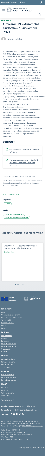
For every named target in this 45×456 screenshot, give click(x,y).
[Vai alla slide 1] (15, 284)
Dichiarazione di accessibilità (25, 410)
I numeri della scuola (8, 343)
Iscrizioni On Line (7, 322)
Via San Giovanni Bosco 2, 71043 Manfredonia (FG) (23, 421)
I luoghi (4, 338)
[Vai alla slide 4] (22, 284)
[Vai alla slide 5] (25, 284)
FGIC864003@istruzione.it (31, 423)
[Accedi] (42, 2)
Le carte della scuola (8, 346)
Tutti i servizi (5, 367)
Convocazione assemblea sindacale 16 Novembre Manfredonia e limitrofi (24, 161)
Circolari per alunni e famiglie (14, 214)
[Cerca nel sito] (40, 14)
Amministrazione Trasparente (12, 406)
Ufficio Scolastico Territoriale (11, 317)
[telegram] (23, 414)
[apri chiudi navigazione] (3, 10)
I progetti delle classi (8, 380)
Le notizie (4, 387)
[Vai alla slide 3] (20, 284)
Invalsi (3, 325)
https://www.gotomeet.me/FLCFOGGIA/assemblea (24, 96)
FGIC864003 (20, 432)
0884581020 (12, 423)
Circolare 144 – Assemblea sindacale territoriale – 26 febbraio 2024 (20, 247)
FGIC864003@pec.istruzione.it (33, 426)
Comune (4, 328)
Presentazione (6, 335)
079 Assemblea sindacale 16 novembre (24, 149)
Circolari (7, 203)
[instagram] (17, 414)
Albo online (5, 395)
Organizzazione (6, 349)
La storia (4, 351)
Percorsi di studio (7, 364)
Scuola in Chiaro (7, 320)
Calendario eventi (7, 393)
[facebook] (11, 414)
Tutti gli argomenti (7, 400)
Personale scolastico (8, 359)
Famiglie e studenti (8, 361)
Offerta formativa (7, 374)
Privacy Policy (6, 410)
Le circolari (5, 390)
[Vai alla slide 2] (18, 284)
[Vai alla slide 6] (27, 284)
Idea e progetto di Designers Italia (31, 447)
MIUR (3, 312)
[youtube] (14, 414)
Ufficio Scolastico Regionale (11, 314)
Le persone (5, 341)
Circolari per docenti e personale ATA (16, 217)
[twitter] (20, 414)
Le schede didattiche (8, 377)
